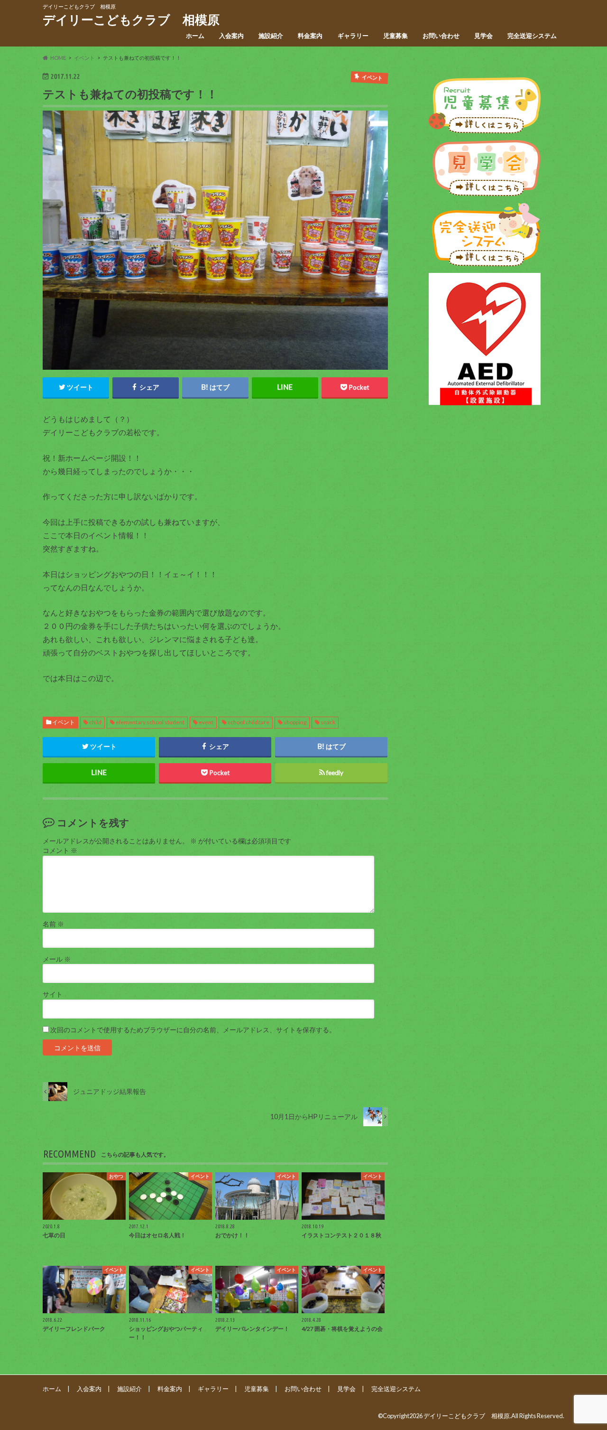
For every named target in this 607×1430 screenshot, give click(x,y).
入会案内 (231, 35)
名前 (53, 924)
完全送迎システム (532, 35)
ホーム (195, 35)
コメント (60, 850)
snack (328, 722)
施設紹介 (270, 35)
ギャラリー (353, 35)
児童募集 (395, 35)
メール (57, 959)
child (95, 722)
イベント (63, 722)
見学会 (483, 35)
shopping (295, 722)
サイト (53, 994)
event (206, 722)
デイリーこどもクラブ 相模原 (131, 19)
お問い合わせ (441, 35)
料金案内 (310, 35)
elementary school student (150, 722)
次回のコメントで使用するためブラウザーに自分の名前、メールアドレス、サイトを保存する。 (193, 1030)
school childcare (248, 722)
